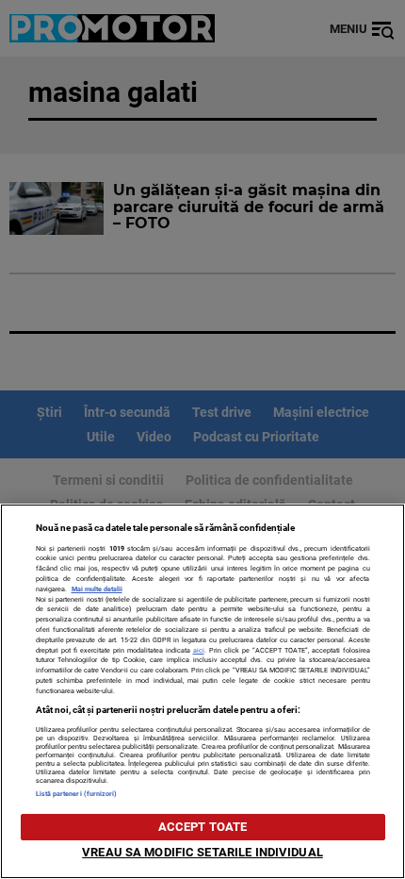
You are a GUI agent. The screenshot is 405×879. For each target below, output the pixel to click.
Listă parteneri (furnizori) (77, 793)
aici (198, 650)
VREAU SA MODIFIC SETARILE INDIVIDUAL (202, 852)
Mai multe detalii (97, 589)
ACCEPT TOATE (203, 827)
